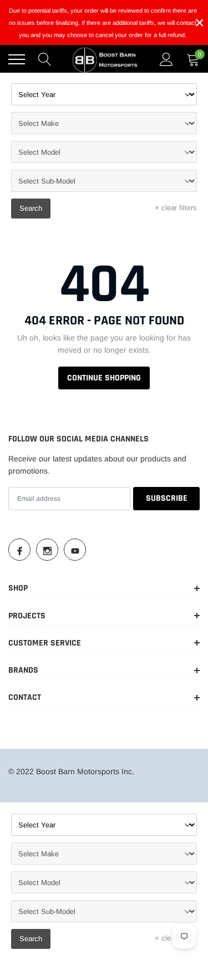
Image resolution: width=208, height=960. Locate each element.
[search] (45, 59)
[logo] (105, 59)
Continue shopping (104, 378)
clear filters (176, 208)
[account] (166, 59)
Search (30, 208)
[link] (19, 550)
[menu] (16, 59)
